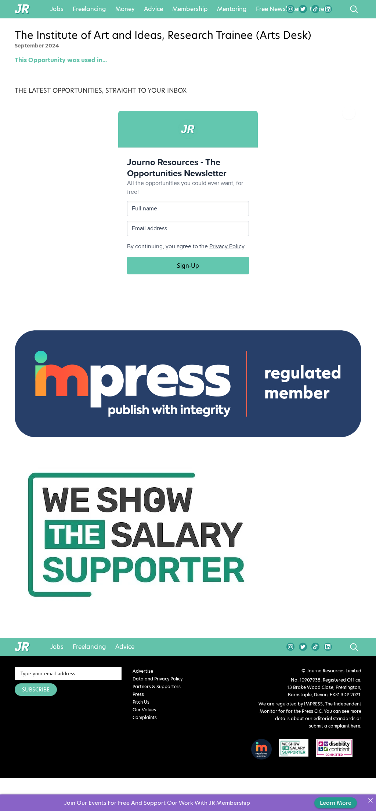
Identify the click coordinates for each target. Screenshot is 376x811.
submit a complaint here (334, 726)
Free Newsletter (278, 9)
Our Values (144, 710)
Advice (153, 9)
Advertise (143, 671)
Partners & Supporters (157, 686)
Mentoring (232, 9)
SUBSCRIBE (36, 689)
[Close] (370, 800)
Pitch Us (141, 702)
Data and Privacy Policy (157, 679)
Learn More (335, 803)
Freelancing (89, 9)
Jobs (57, 9)
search (340, 9)
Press (138, 694)
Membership (190, 9)
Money (125, 9)
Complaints (145, 717)
